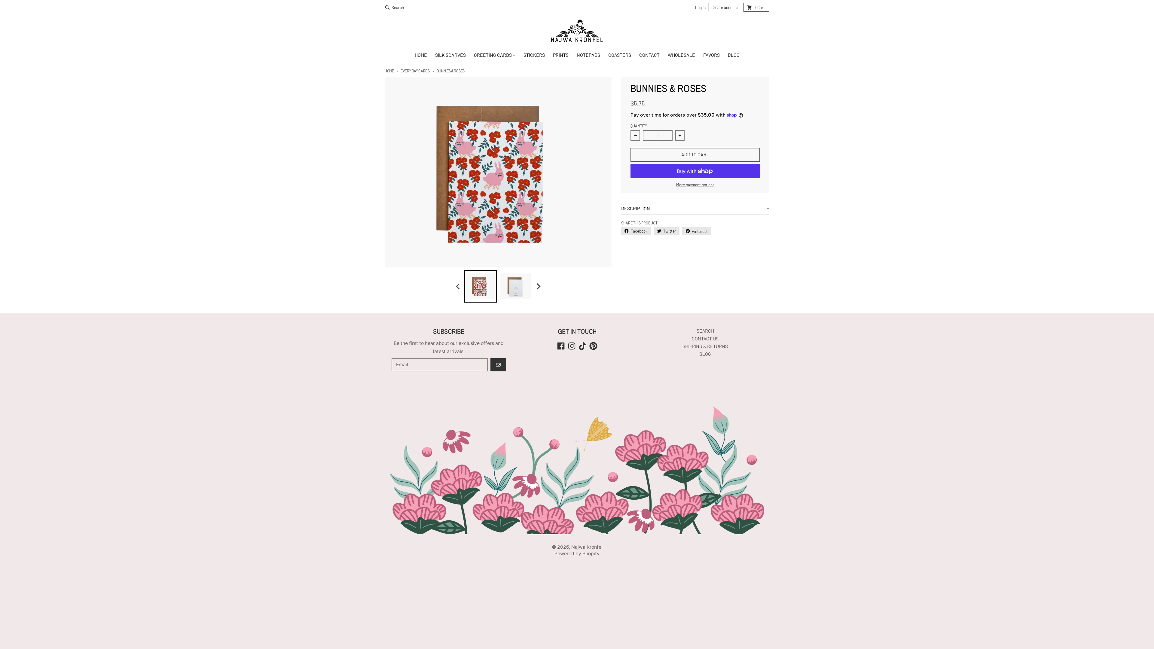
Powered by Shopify (577, 553)
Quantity (638, 126)
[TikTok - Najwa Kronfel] (583, 346)
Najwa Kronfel (587, 547)
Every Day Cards (415, 71)
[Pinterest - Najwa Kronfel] (593, 346)
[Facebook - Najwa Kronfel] (561, 346)
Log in (700, 7)
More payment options (695, 184)
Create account (724, 7)
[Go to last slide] (458, 286)
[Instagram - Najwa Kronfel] (572, 346)
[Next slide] (538, 286)
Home (389, 71)
